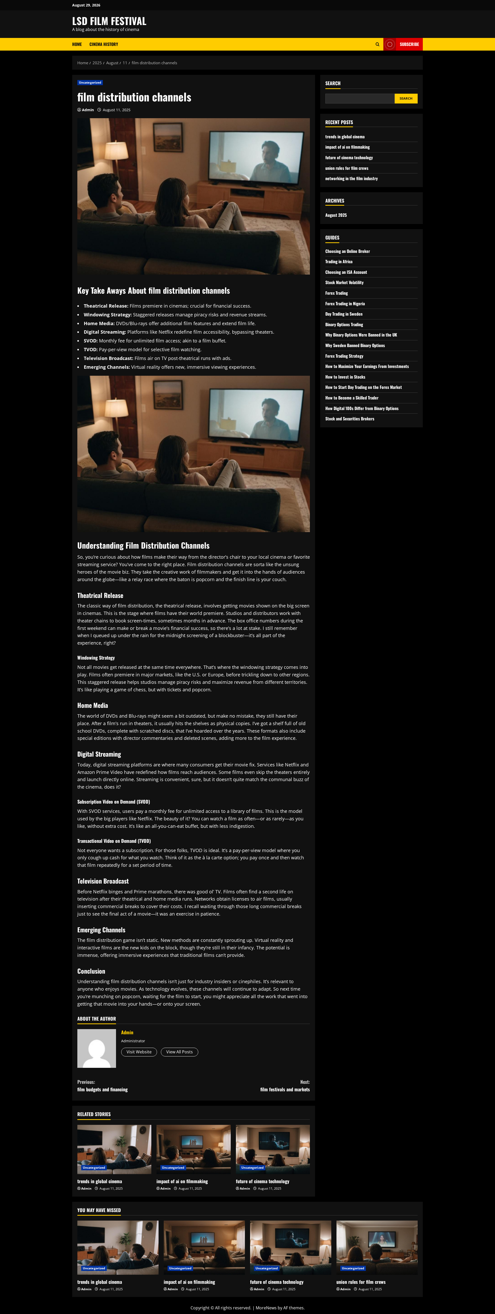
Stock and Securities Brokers (349, 418)
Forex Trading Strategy (344, 356)
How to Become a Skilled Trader (351, 398)
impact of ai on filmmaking (182, 1181)
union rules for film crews (346, 168)
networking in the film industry (351, 178)
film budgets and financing (102, 1085)
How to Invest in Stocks (345, 377)
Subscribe (409, 44)
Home (77, 44)
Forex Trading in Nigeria (345, 303)
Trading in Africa (338, 261)
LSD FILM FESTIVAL (109, 20)
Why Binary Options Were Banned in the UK (361, 335)
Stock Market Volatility (344, 282)
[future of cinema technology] (273, 1149)
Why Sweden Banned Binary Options (355, 345)
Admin (88, 109)
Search (333, 83)
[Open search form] (378, 44)
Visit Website (139, 1052)
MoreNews (266, 1308)
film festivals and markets (285, 1085)
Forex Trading (336, 293)
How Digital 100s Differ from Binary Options (362, 408)
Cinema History (103, 44)
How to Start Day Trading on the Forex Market (363, 387)
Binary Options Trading (344, 324)
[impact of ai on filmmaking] (193, 1149)
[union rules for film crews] (377, 1248)
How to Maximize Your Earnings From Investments (367, 366)
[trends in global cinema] (114, 1149)
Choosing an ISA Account (346, 272)
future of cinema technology (262, 1181)
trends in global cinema (99, 1181)
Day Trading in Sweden (343, 314)
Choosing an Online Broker (347, 251)
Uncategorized (90, 82)
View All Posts (179, 1052)
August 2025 (336, 215)
